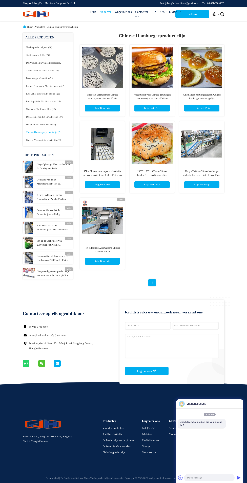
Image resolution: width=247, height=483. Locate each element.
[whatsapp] (30, 366)
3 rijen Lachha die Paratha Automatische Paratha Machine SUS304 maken (51, 197)
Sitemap (146, 446)
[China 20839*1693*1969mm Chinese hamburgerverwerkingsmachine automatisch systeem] (152, 143)
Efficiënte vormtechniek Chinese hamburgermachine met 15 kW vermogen (102, 98)
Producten (105, 11)
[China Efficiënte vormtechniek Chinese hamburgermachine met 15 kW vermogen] (102, 67)
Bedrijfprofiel (148, 428)
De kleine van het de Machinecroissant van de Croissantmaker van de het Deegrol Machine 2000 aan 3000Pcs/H (53, 182)
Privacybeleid (52, 478)
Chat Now (192, 14)
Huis (93, 11)
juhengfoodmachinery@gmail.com (47, 335)
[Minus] (239, 404)
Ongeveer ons (123, 11)
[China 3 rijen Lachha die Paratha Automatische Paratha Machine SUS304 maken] (29, 197)
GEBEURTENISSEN (163, 11)
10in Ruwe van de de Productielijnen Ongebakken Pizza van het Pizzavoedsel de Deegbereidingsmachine (53, 228)
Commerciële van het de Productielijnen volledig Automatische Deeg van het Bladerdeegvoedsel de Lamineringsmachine (50, 212)
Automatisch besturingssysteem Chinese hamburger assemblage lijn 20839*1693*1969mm (202, 98)
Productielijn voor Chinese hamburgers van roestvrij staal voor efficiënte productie (152, 98)
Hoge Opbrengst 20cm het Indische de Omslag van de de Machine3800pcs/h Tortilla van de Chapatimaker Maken (53, 167)
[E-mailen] (61, 366)
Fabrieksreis (147, 434)
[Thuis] (36, 14)
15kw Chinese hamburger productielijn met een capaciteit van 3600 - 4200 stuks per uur (102, 175)
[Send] (238, 477)
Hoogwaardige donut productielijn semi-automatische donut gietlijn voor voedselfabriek (53, 274)
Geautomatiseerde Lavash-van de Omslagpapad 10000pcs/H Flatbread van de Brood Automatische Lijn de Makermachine (54, 258)
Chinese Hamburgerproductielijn (62, 27)
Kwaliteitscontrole (150, 440)
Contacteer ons (141, 14)
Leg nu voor (145, 371)
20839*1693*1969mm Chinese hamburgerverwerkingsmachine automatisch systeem (152, 175)
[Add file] (180, 477)
